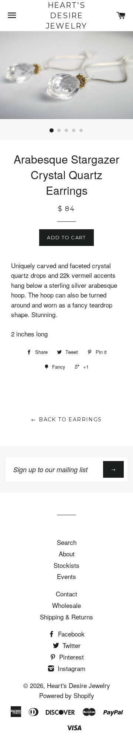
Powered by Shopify (66, 695)
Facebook (70, 633)
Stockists (66, 565)
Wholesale (66, 605)
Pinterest (70, 656)
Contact (66, 593)
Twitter (71, 645)
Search (66, 542)
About (67, 553)
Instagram (70, 668)
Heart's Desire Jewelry (67, 15)
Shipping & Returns (66, 616)
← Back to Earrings (66, 419)
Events (66, 576)
